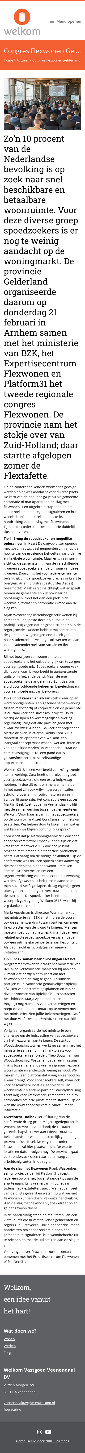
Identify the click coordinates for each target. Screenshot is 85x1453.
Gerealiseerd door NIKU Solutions (42, 1441)
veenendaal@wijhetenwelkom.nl (29, 1402)
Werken (10, 1345)
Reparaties (12, 1409)
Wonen (9, 1339)
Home (8, 60)
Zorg (7, 1352)
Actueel (23, 60)
